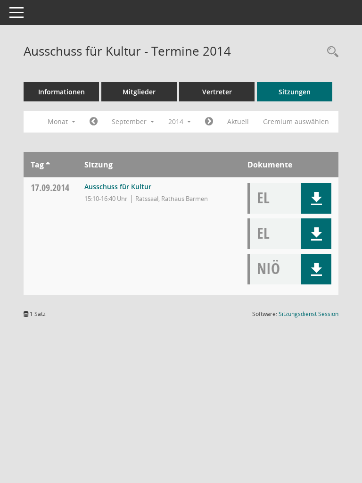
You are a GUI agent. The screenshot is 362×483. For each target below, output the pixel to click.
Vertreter (217, 91)
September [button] (130, 121)
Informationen (61, 91)
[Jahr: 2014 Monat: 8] (93, 121)
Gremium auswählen (296, 121)
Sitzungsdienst (308, 314)
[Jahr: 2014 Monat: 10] (209, 121)
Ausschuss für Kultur (117, 186)
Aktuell (238, 121)
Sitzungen (295, 91)
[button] (316, 198)
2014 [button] (176, 121)
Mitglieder (139, 91)
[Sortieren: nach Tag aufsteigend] (48, 164)
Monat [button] (59, 121)
